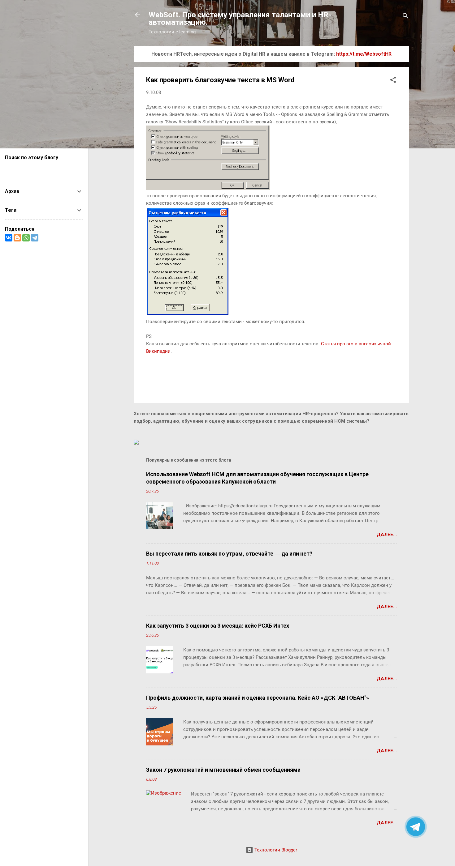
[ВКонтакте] (8, 237)
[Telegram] (34, 237)
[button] (393, 81)
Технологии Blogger (275, 850)
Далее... (387, 534)
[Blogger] (17, 237)
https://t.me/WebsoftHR (364, 54)
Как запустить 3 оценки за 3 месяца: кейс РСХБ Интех (217, 625)
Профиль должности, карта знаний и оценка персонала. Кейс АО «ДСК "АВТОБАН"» (257, 697)
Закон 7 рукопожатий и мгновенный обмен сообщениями (223, 769)
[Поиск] (405, 16)
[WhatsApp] (26, 237)
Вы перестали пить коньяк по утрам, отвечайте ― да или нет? (229, 553)
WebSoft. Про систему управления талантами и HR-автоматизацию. (240, 19)
